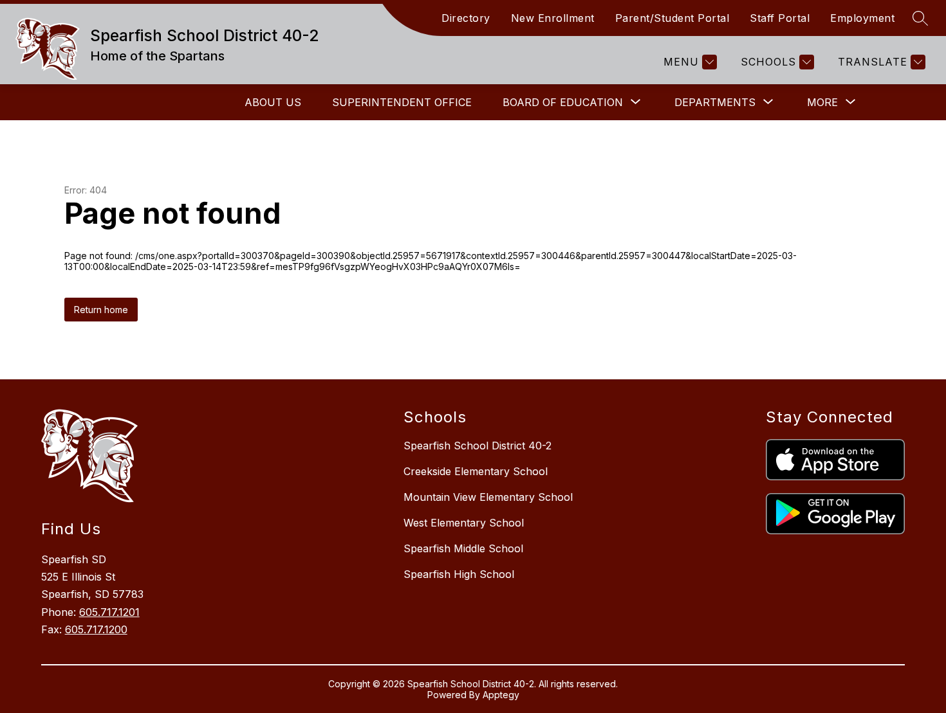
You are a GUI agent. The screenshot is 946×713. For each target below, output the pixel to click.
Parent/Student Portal (672, 18)
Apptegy (501, 694)
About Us (273, 102)
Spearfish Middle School (463, 548)
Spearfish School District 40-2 (477, 445)
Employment (862, 18)
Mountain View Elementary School (488, 497)
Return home (101, 309)
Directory (465, 18)
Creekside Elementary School (475, 471)
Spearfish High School (458, 574)
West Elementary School (463, 522)
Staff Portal (780, 18)
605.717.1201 (109, 612)
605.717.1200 (96, 629)
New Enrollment (553, 18)
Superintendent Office (402, 102)
